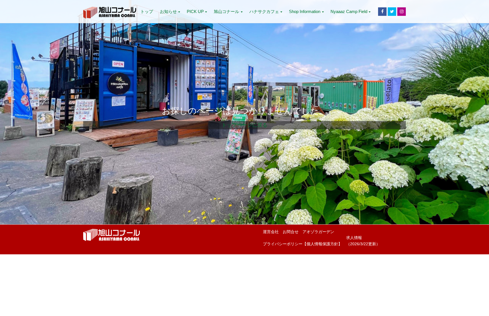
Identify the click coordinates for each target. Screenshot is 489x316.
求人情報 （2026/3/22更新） (363, 241)
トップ (146, 11)
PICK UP (195, 11)
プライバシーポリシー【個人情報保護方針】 (302, 244)
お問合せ (291, 232)
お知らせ (168, 11)
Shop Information (304, 11)
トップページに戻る (244, 125)
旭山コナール (226, 11)
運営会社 (271, 232)
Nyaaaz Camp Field (349, 11)
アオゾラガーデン (318, 232)
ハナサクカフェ (264, 11)
